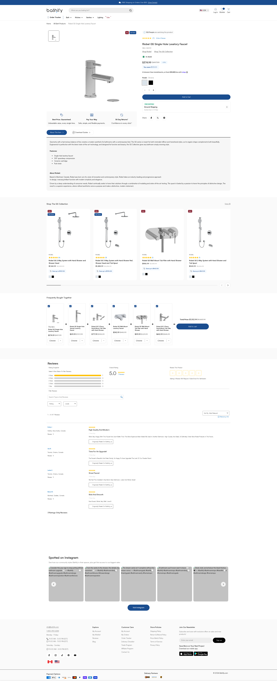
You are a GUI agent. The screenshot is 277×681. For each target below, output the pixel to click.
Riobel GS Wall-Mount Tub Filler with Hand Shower (161, 261)
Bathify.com (224, 673)
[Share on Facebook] (151, 117)
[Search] (130, 10)
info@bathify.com (53, 627)
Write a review (161, 38)
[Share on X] (157, 117)
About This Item (55, 132)
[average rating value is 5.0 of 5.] (147, 38)
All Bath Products (60, 24)
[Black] (151, 82)
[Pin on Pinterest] (164, 117)
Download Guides (81, 132)
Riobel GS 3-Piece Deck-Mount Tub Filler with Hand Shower (99, 328)
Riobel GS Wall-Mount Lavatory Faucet (120, 327)
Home (49, 24)
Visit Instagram (138, 608)
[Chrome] (144, 82)
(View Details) (152, 2)
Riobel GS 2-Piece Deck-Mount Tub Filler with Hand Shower (163, 328)
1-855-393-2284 (53, 631)
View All (227, 204)
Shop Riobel (146, 52)
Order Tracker (55, 17)
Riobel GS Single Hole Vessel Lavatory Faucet (77, 328)
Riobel (51, 254)
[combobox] (101, 10)
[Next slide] (227, 285)
